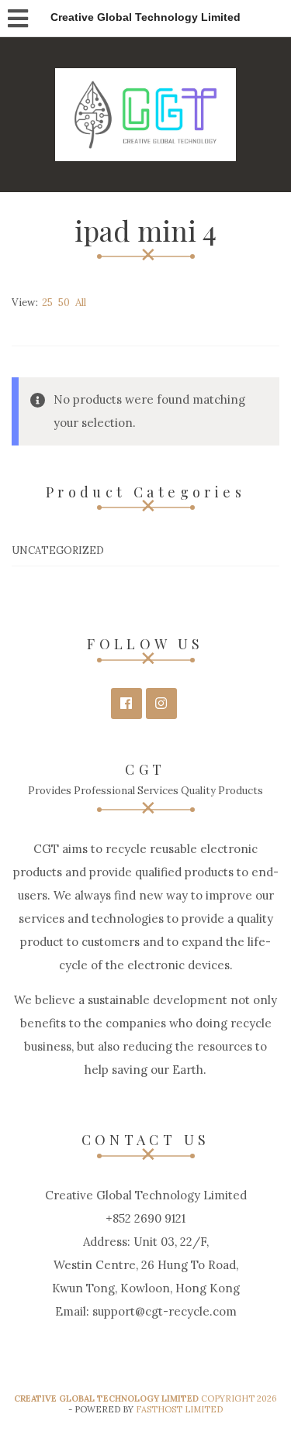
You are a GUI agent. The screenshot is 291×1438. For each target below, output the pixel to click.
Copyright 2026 (145, 1398)
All (80, 302)
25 (47, 302)
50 (64, 302)
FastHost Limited (179, 1409)
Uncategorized (58, 550)
